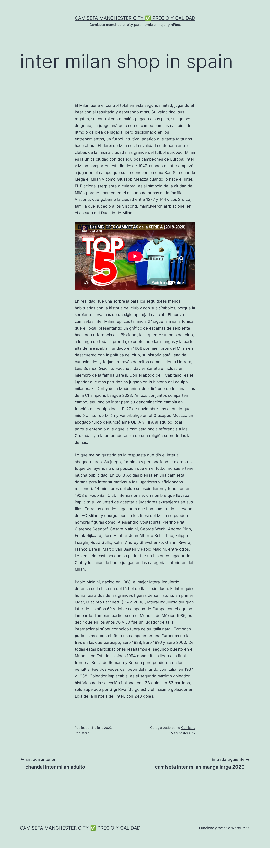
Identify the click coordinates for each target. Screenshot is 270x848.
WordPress (240, 828)
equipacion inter (105, 402)
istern (85, 733)
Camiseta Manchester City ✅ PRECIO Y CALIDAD (135, 18)
